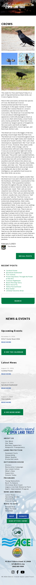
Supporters (9, 473)
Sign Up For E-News (18, 521)
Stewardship (10, 455)
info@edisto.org (18, 564)
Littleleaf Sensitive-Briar (15, 290)
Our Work (9, 441)
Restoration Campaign (14, 467)
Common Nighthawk (13, 280)
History (8, 465)
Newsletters (10, 499)
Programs (9, 478)
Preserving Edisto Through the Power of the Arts (19, 277)
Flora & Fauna (10, 501)
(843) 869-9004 (18, 566)
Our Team (9, 443)
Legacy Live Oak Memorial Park (18, 487)
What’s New (10, 471)
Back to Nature (11, 483)
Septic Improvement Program (17, 489)
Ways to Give (11, 504)
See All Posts (25, 256)
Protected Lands (11, 459)
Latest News (10, 495)
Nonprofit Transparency (15, 447)
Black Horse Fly (12, 284)
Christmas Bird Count (14, 485)
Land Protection (13, 450)
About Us (9, 438)
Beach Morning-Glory (14, 282)
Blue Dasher (10, 288)
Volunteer (9, 511)
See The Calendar (14, 352)
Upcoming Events (12, 497)
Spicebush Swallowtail (14, 272)
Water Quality (11, 457)
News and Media (12, 492)
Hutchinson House (14, 462)
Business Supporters (13, 445)
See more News (13, 412)
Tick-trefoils (10, 274)
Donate (23, 516)
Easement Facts (11, 453)
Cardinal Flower (11, 270)
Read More (6, 342)
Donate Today (10, 475)
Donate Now (10, 507)
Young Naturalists (12, 481)
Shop (11, 516)
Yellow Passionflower (13, 286)
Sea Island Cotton (12, 469)
